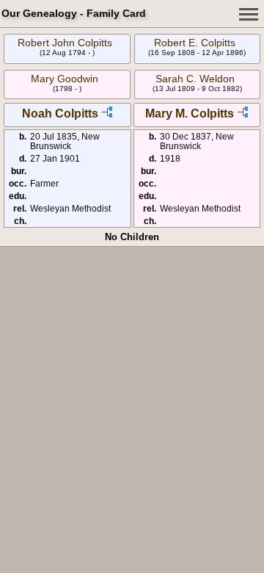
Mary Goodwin (64, 78)
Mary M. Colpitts (189, 113)
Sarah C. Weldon (195, 78)
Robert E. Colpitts (194, 42)
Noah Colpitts (60, 113)
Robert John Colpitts (65, 42)
